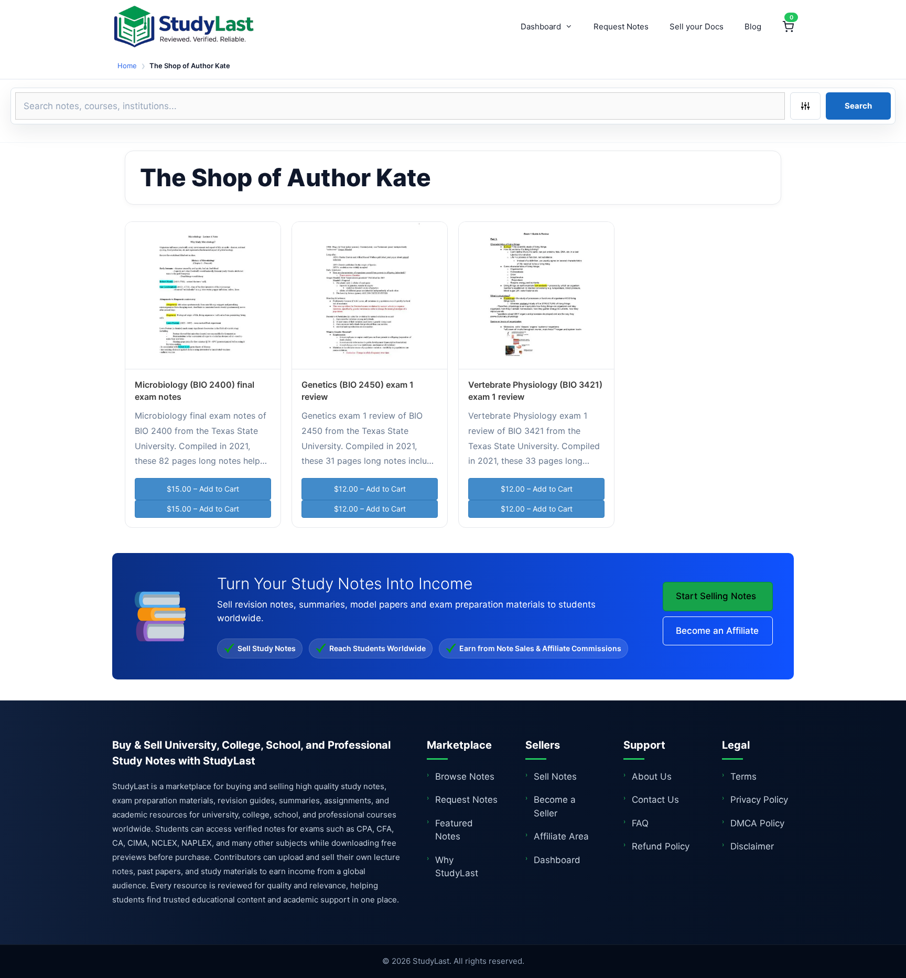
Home (127, 65)
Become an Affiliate (717, 630)
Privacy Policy (759, 799)
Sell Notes (555, 776)
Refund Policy (660, 846)
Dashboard (541, 26)
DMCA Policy (757, 823)
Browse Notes (464, 776)
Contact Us (655, 799)
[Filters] (805, 106)
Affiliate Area (561, 836)
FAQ (640, 823)
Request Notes (621, 26)
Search (858, 106)
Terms (743, 776)
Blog (753, 26)
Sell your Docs (697, 26)
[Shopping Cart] (788, 27)
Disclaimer (752, 846)
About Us (652, 776)
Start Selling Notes (716, 596)
